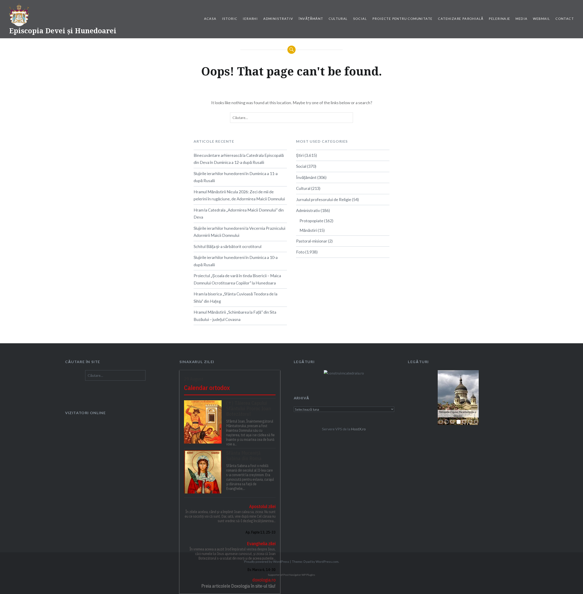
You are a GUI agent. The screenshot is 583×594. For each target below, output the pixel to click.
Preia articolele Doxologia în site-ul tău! (238, 586)
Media (521, 19)
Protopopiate (311, 220)
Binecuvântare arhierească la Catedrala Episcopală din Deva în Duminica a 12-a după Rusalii (239, 159)
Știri (300, 155)
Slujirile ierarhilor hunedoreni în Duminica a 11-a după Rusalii (236, 177)
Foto (300, 251)
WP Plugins (308, 574)
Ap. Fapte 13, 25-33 (260, 532)
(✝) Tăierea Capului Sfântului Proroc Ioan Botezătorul (248, 408)
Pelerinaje (499, 19)
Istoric (230, 19)
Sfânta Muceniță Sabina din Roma (243, 455)
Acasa (210, 19)
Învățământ (311, 19)
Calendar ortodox (207, 387)
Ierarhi (250, 19)
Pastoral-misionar (311, 240)
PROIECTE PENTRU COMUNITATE (402, 19)
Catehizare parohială (460, 19)
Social (360, 19)
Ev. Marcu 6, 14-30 (262, 569)
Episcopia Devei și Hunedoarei (62, 30)
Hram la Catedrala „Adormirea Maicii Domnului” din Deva (239, 213)
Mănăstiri (308, 230)
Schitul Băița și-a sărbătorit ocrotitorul (227, 246)
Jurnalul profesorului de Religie (323, 199)
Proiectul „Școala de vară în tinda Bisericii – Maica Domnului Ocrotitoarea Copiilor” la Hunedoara (237, 279)
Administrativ (278, 19)
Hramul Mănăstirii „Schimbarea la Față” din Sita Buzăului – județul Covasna (235, 316)
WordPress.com (327, 561)
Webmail (541, 19)
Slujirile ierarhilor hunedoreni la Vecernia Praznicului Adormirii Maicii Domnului (239, 232)
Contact (564, 19)
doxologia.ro (264, 580)
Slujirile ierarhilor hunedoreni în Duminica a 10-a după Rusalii (236, 261)
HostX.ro (358, 429)
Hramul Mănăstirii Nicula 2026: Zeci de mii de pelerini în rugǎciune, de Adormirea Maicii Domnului (239, 195)
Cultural (338, 19)
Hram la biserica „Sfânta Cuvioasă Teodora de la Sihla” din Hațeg (235, 297)
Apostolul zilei (262, 506)
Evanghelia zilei (261, 543)
